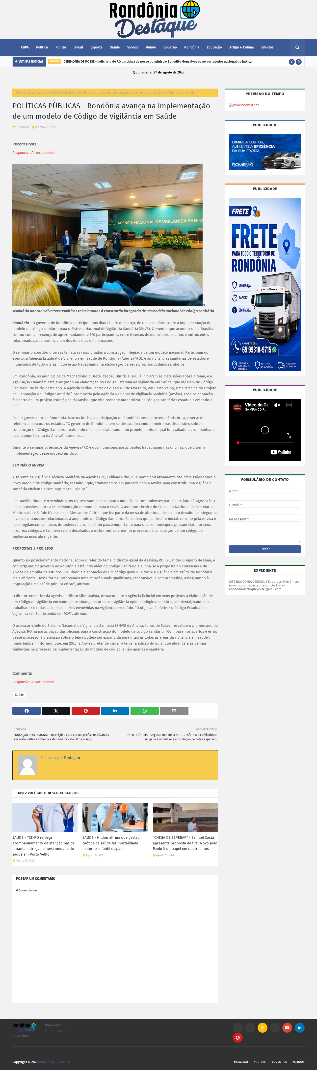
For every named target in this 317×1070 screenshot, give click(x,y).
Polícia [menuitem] (60, 47)
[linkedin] (300, 1028)
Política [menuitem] (42, 47)
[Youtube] (250, 1028)
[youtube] (287, 1028)
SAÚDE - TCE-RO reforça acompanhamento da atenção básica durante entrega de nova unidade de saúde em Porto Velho (43, 846)
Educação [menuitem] (214, 47)
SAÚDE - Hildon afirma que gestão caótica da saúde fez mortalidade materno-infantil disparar (111, 843)
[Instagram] (238, 1028)
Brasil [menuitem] (78, 47)
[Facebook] (275, 1028)
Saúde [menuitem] (115, 47)
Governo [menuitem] (170, 47)
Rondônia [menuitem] (191, 47)
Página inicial (25, 92)
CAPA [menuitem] (25, 47)
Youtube (260, 1062)
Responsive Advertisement (33, 153)
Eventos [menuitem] (267, 47)
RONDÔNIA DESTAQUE (55, 1062)
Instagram (241, 1062)
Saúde (40, 92)
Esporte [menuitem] (96, 47)
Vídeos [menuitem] (132, 47)
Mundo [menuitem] (150, 47)
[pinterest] (238, 1038)
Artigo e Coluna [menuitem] (241, 47)
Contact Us (279, 1062)
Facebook (298, 1062)
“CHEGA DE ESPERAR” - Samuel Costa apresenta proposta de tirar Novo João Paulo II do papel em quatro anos (185, 843)
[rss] (262, 1028)
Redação (23, 127)
